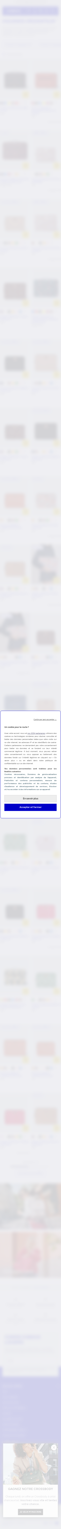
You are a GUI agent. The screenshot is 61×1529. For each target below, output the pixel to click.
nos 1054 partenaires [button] (36, 733)
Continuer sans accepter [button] (45, 719)
